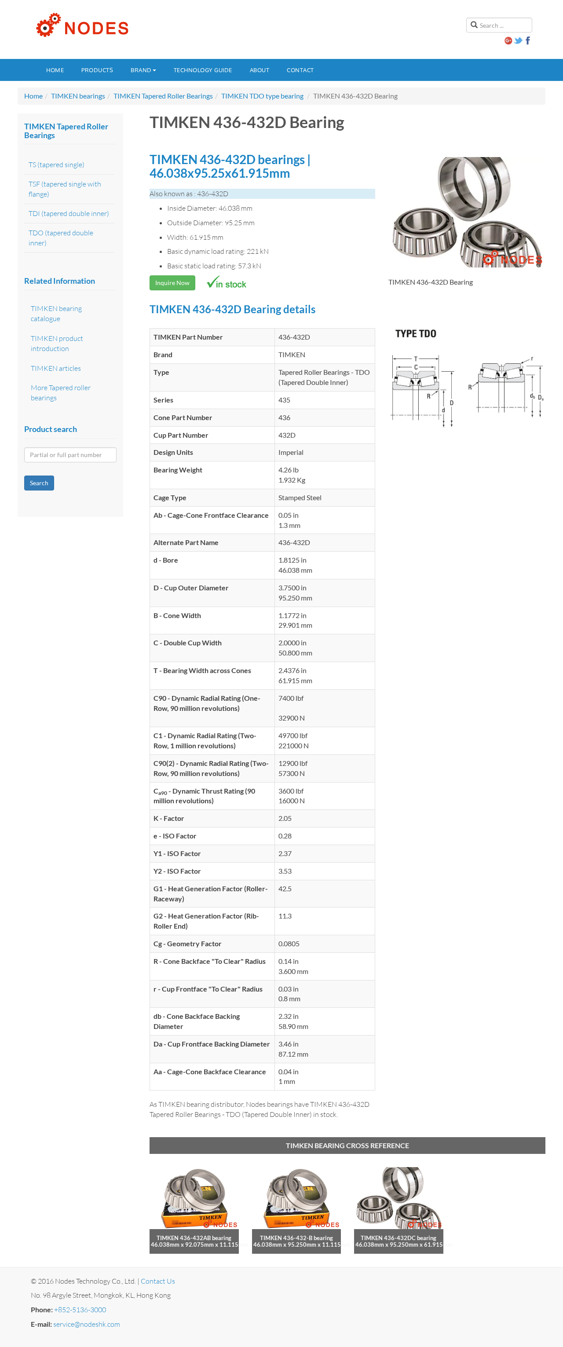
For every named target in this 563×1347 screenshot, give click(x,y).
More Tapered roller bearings (61, 392)
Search (39, 483)
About (260, 69)
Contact (300, 69)
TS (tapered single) (56, 164)
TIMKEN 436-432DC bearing (398, 1237)
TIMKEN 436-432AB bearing (194, 1237)
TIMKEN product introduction (57, 343)
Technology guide (203, 69)
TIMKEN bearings (78, 96)
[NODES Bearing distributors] (81, 25)
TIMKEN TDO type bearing (262, 96)
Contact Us (158, 1281)
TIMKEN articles (56, 368)
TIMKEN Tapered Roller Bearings (163, 96)
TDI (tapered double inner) (69, 213)
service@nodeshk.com (86, 1324)
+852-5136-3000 (80, 1309)
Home (55, 69)
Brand (141, 69)
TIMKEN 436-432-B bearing (296, 1237)
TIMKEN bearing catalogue (56, 313)
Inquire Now (172, 282)
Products (97, 69)
